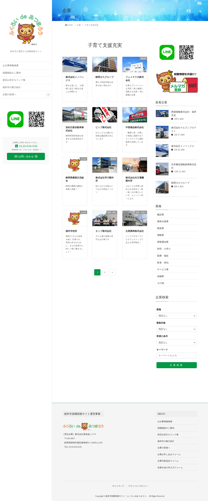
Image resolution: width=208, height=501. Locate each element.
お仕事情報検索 (11, 65)
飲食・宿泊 (163, 262)
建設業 (160, 214)
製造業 (160, 228)
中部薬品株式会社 (135, 127)
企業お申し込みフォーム (169, 454)
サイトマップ (118, 486)
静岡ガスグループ (105, 77)
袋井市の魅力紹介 (12, 87)
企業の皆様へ (9, 94)
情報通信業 (163, 242)
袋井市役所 (71, 231)
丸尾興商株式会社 (135, 231)
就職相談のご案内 (12, 73)
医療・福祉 (163, 256)
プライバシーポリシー (138, 486)
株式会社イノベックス (182, 146)
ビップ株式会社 (103, 127)
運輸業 (160, 235)
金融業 (160, 276)
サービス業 (163, 269)
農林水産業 (163, 221)
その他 (160, 283)
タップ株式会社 (103, 231)
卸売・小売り (164, 249)
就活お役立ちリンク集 (14, 80)
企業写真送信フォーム (168, 461)
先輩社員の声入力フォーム (170, 467)
